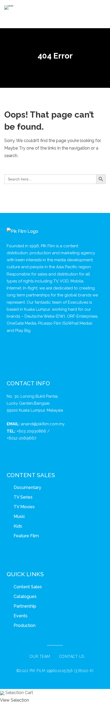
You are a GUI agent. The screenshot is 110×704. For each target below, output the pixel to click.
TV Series (23, 497)
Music (19, 516)
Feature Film (26, 535)
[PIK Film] (8, 7)
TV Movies (24, 506)
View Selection (14, 700)
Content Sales (28, 586)
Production (25, 625)
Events (21, 615)
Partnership (25, 606)
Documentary (27, 487)
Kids (18, 526)
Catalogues (25, 596)
